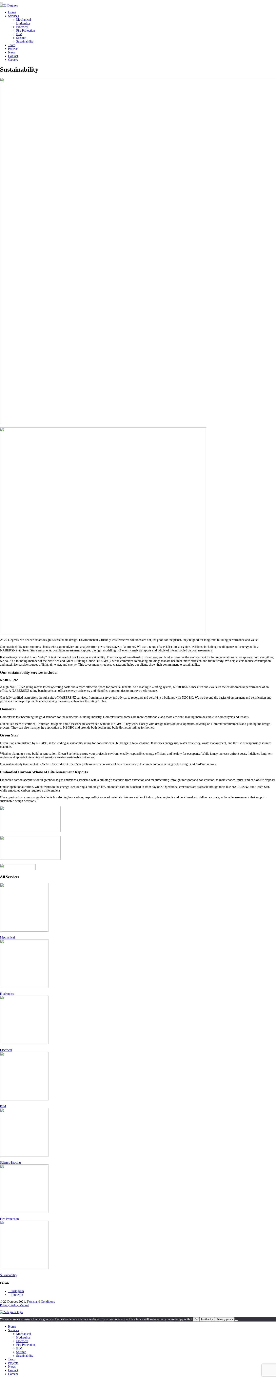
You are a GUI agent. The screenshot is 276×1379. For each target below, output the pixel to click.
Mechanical (23, 19)
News (12, 52)
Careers (13, 59)
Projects (13, 48)
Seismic (21, 37)
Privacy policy (224, 1319)
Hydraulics (23, 23)
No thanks (207, 1319)
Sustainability (24, 41)
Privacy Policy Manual (14, 1305)
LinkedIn (15, 1294)
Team (11, 45)
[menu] (1, 2)
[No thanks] (236, 1320)
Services (13, 16)
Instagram (16, 1291)
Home (12, 12)
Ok (196, 1319)
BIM (19, 34)
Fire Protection (25, 30)
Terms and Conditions (41, 1301)
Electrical (22, 27)
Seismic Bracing (10, 1162)
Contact (13, 56)
